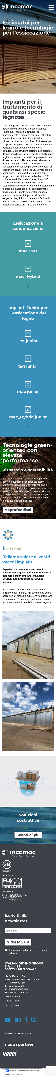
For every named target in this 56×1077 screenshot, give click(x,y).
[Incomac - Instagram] (35, 1019)
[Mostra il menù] (51, 7)
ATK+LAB (27, 1033)
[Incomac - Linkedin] (18, 1019)
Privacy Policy (12, 996)
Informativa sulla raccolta (12, 1074)
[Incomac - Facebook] (27, 1019)
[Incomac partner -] (28, 866)
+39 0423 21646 (15, 986)
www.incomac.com (18, 992)
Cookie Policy (12, 1000)
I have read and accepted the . (28, 952)
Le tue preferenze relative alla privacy (24, 1071)
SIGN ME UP (18, 942)
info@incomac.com (18, 989)
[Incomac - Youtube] (8, 1019)
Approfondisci (18, 510)
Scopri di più (28, 835)
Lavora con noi (13, 1005)
